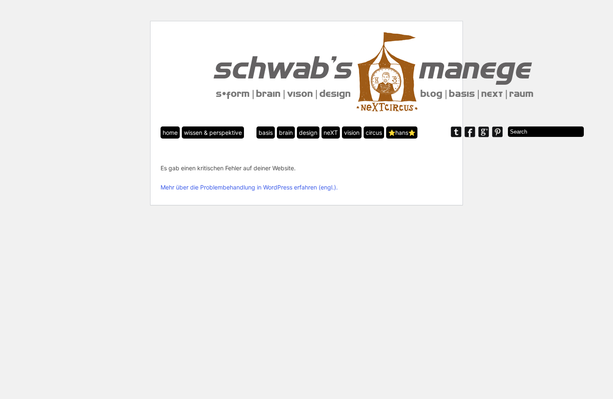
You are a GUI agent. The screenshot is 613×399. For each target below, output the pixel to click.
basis (266, 132)
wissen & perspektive (213, 132)
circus (374, 132)
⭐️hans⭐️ (401, 132)
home (170, 132)
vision (351, 132)
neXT (331, 132)
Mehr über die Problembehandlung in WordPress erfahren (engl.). (249, 187)
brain (286, 132)
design (308, 132)
